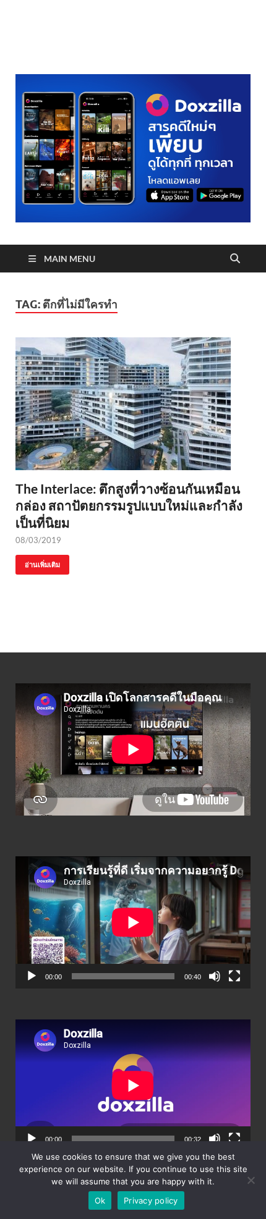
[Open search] (235, 259)
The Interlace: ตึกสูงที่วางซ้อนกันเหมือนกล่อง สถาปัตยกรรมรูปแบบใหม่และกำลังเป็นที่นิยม (128, 505)
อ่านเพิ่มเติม (37, 562)
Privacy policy (151, 1200)
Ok (100, 1200)
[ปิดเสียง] (214, 976)
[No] (250, 1180)
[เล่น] (31, 976)
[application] (133, 922)
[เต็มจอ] (234, 976)
